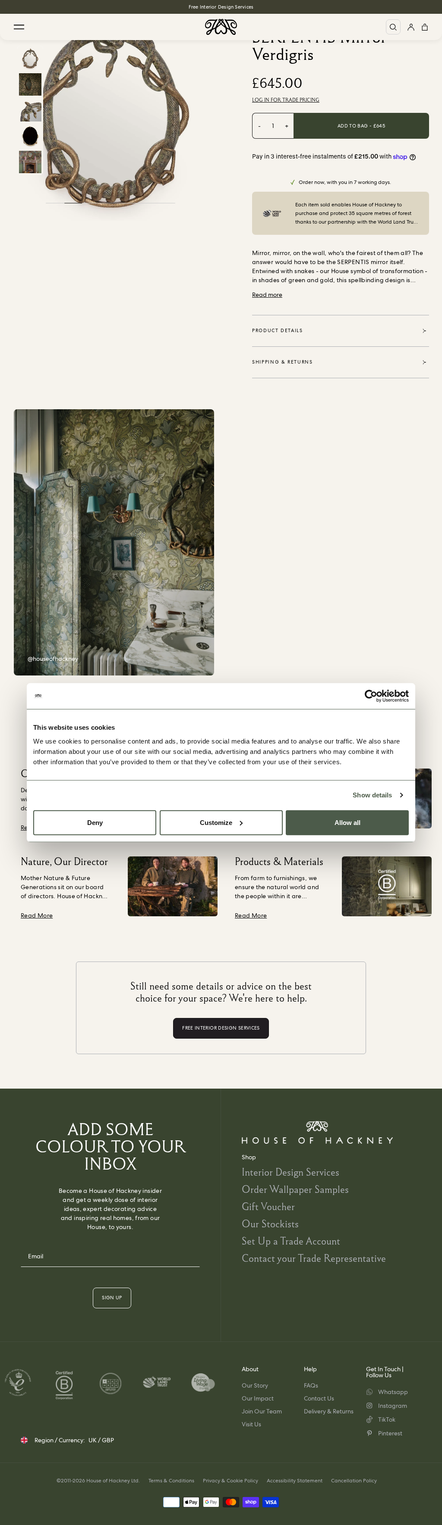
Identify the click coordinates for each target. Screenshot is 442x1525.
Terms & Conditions (171, 1480)
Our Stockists (270, 1223)
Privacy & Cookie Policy (230, 1480)
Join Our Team (262, 1411)
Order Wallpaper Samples (295, 1189)
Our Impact (258, 1398)
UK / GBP (101, 1440)
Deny (95, 822)
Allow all (347, 822)
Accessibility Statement (294, 1480)
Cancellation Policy (354, 1480)
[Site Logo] (221, 27)
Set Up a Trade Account (291, 1241)
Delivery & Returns (329, 1411)
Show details (372, 795)
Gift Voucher (268, 1206)
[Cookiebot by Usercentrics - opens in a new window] (371, 696)
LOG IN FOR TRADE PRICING (285, 100)
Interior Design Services (290, 1172)
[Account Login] (410, 27)
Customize (216, 822)
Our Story (255, 1385)
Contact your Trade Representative (314, 1258)
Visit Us (251, 1424)
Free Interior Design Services (221, 7)
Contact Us (319, 1398)
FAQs (311, 1385)
